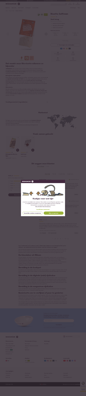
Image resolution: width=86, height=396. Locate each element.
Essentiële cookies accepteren (32, 213)
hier (48, 205)
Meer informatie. (38, 206)
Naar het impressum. (46, 206)
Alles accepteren (53, 213)
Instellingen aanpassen (43, 209)
